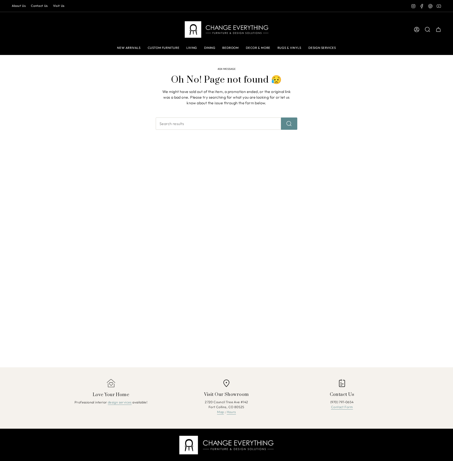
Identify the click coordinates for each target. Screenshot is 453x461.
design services (120, 402)
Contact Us (39, 6)
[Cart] (438, 29)
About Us (19, 6)
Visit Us (59, 6)
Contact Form (342, 407)
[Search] (289, 123)
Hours (231, 412)
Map (220, 412)
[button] (192, 48)
